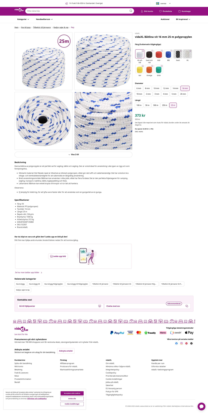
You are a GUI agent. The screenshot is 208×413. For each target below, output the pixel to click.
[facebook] (176, 343)
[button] (84, 3)
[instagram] (181, 343)
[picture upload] (87, 256)
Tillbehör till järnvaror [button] (100, 284)
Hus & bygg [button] (20, 284)
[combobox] (79, 11)
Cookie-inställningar (114, 379)
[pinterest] (186, 343)
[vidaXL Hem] (19, 9)
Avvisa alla (72, 399)
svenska (163, 3)
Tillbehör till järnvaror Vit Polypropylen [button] (172, 284)
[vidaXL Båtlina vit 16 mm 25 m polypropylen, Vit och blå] (43, 61)
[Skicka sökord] (131, 11)
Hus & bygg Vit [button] (34, 284)
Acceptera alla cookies (72, 393)
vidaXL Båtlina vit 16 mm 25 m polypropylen (163, 37)
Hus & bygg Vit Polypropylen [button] (77, 284)
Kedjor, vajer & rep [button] (23, 290)
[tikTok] (191, 343)
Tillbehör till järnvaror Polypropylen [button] (147, 284)
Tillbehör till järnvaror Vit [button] (122, 284)
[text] (140, 116)
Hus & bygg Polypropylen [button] (53, 284)
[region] (44, 399)
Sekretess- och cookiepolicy (37, 399)
